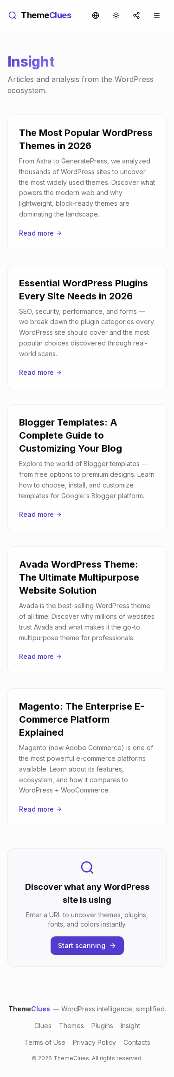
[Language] (95, 15)
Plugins (102, 1026)
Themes (71, 1026)
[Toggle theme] (116, 15)
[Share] (136, 15)
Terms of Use (44, 1042)
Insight (130, 1026)
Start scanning (81, 945)
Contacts (136, 1042)
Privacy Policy (94, 1042)
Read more (36, 233)
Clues (43, 1026)
